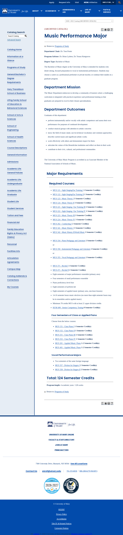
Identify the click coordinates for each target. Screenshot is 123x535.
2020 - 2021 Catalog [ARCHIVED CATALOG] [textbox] (81, 21)
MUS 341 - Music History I (63, 228)
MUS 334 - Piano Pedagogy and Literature (69, 241)
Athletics (93, 2)
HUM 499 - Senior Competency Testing (68, 308)
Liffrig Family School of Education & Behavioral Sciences (17, 104)
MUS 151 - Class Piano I (64, 326)
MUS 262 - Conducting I (62, 224)
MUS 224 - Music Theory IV (64, 220)
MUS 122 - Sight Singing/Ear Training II (68, 194)
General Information (17, 154)
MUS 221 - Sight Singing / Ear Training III (69, 207)
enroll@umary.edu (51, 471)
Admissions (12, 161)
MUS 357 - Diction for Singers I (67, 365)
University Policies (61, 528)
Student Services (15, 208)
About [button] (35, 11)
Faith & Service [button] (107, 11)
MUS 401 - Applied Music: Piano (68, 347)
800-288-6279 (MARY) (88, 471)
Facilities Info (13, 251)
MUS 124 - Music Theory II (63, 203)
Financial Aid (13, 222)
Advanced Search (14, 40)
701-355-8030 (72, 471)
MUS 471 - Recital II (61, 270)
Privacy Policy (61, 514)
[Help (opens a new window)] (111, 29)
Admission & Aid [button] (69, 11)
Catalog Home (14, 49)
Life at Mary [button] (88, 11)
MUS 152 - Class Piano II (65, 331)
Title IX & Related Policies (61, 524)
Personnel (12, 244)
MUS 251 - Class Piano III (65, 335)
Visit (77, 2)
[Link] (71, 493)
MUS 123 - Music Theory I (63, 199)
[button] (108, 2)
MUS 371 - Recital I (60, 266)
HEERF (61, 509)
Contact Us (31, 471)
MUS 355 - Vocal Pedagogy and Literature (69, 257)
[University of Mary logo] (15, 11)
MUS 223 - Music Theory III (64, 215)
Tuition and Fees (15, 215)
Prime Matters (61, 450)
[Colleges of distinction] (52, 493)
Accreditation (62, 519)
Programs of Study (16, 67)
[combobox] (89, 21)
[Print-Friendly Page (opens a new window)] (108, 29)
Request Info (64, 2)
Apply (51, 2)
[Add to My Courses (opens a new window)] (105, 29)
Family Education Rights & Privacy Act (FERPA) (17, 233)
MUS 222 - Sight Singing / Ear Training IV (69, 211)
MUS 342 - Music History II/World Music (69, 232)
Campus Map (13, 269)
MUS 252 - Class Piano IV (65, 339)
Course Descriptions (17, 147)
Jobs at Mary (61, 445)
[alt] (61, 425)
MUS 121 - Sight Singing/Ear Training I (68, 190)
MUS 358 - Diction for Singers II (67, 370)
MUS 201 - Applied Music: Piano (68, 343)
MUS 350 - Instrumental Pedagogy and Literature (71, 249)
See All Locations (79, 463)
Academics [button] (50, 11)
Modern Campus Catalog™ (81, 534)
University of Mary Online (61, 434)
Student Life (13, 201)
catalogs (36, 534)
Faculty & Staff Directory (61, 439)
